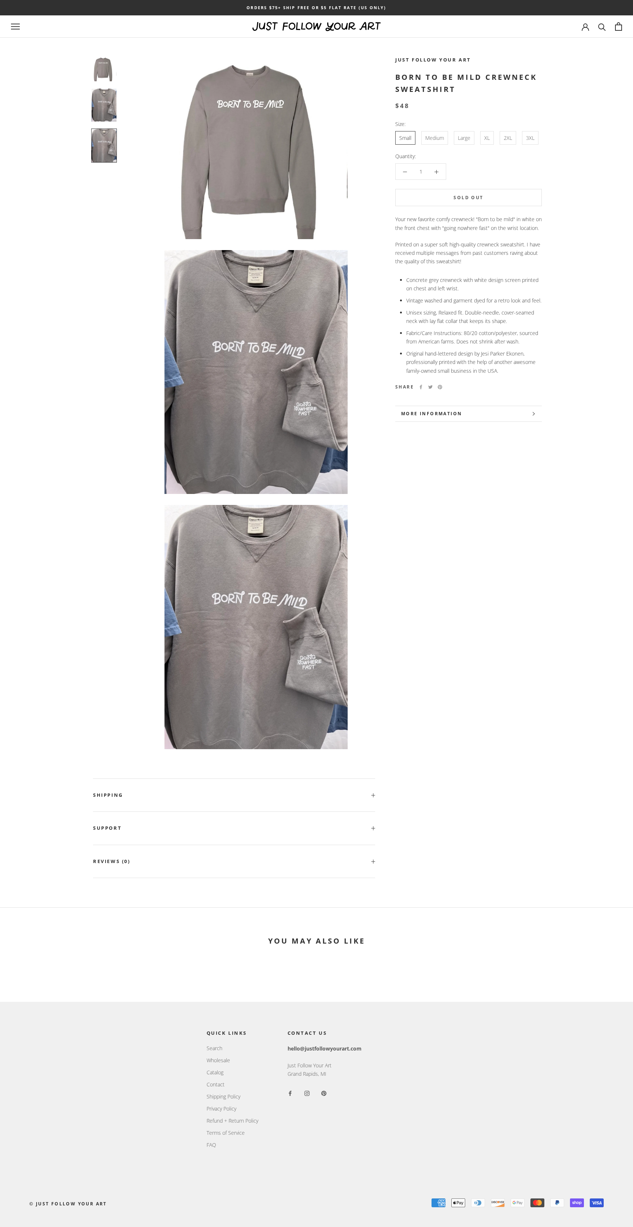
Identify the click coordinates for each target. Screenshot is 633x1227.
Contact (216, 1084)
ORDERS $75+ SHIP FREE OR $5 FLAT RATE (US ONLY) (316, 7)
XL (487, 137)
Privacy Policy (221, 1108)
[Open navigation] (15, 26)
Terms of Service (226, 1132)
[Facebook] (421, 387)
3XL (530, 137)
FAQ (211, 1144)
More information (431, 413)
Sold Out (468, 198)
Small (405, 137)
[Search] (602, 26)
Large (464, 137)
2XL (508, 137)
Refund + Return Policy (232, 1120)
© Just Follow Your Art (68, 1204)
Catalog (215, 1072)
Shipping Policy (223, 1096)
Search (214, 1048)
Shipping (108, 795)
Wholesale (218, 1060)
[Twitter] (430, 387)
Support (107, 828)
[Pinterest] (440, 387)
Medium (434, 137)
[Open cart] (618, 26)
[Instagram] (307, 1092)
